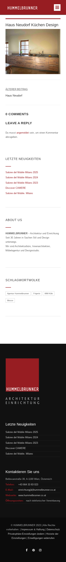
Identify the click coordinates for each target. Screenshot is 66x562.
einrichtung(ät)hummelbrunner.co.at (37, 489)
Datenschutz (53, 529)
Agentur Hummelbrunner (18, 293)
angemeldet (22, 132)
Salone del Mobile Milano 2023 (22, 182)
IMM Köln (49, 293)
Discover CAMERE (16, 188)
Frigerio (36, 293)
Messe (10, 300)
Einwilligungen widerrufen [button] (41, 538)
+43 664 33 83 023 (28, 484)
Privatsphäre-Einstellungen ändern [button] (26, 533)
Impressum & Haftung (33, 529)
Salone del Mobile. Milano (19, 193)
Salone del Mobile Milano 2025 (22, 172)
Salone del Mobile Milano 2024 (22, 177)
